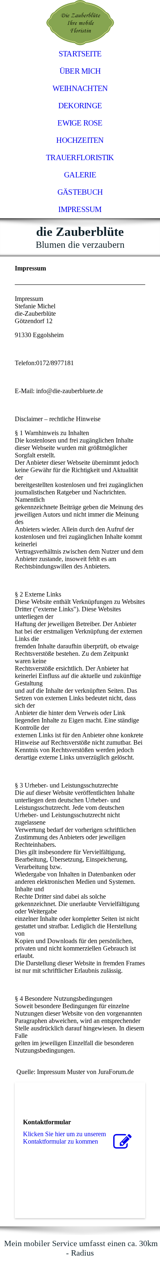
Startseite (80, 53)
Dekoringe (80, 105)
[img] (80, 22)
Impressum (79, 209)
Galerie (80, 174)
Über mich (80, 71)
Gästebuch (80, 192)
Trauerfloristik (80, 157)
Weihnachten (80, 88)
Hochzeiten (79, 140)
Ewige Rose (79, 123)
